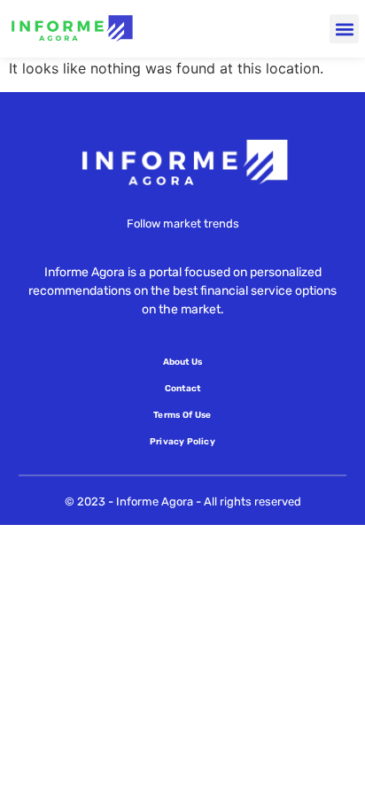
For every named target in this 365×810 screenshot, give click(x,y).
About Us (183, 362)
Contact (182, 388)
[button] (344, 28)
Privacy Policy (182, 441)
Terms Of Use (182, 415)
